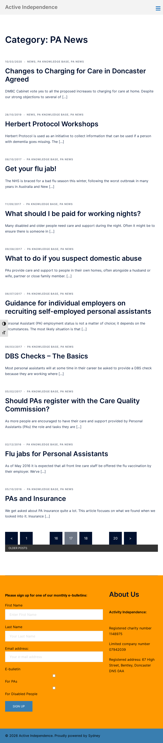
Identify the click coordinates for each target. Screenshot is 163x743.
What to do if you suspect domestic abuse (74, 258)
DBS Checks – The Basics (46, 356)
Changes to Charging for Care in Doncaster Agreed (75, 75)
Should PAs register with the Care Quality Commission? (72, 405)
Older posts (17, 548)
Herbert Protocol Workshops (51, 124)
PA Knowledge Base (53, 61)
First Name (13, 605)
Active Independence (31, 7)
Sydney (94, 735)
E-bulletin (12, 669)
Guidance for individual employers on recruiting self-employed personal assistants (78, 307)
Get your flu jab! (30, 168)
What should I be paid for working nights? (73, 213)
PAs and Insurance (35, 498)
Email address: (16, 648)
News (31, 61)
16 (56, 538)
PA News (77, 61)
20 (115, 538)
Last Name (13, 627)
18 (86, 538)
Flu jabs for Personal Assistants (56, 454)
